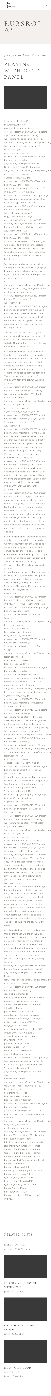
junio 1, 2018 (11, 55)
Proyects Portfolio (32, 55)
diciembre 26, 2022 (13, 1249)
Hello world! (15, 1244)
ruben (7, 59)
